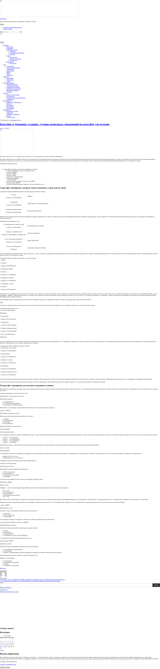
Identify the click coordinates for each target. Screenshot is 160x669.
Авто (4, 65)
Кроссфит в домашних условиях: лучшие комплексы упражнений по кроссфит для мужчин (54, 124)
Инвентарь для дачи (12, 111)
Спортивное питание (13, 86)
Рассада (9, 116)
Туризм (5, 93)
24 (1, 646)
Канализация (10, 108)
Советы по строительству (14, 102)
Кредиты (12, 54)
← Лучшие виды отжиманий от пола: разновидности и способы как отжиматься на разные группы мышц (30, 581)
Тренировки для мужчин (14, 89)
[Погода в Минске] (5, 587)
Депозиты (13, 51)
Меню (2, 24)
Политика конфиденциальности (12, 27)
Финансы (6, 45)
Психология (10, 80)
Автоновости (10, 66)
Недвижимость (7, 101)
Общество (6, 77)
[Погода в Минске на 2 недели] (9, 591)
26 (5, 646)
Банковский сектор (12, 50)
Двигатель (10, 75)
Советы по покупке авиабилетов (16, 98)
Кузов (8, 74)
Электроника (10, 69)
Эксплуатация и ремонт (13, 68)
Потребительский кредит (17, 53)
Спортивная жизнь (8, 83)
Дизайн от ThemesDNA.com (8, 664)
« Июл (2, 650)
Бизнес (9, 56)
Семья (8, 81)
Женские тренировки (13, 90)
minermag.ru (3, 18)
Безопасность (10, 71)
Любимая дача (7, 110)
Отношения (10, 78)
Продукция (10, 47)
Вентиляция (10, 105)
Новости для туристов (13, 95)
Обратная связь (7, 29)
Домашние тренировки (13, 87)
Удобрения (10, 113)
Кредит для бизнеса (15, 59)
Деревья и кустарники (13, 114)
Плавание (9, 92)
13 (7, 643)
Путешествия (10, 96)
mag (1, 128)
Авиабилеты (10, 99)
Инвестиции (10, 62)
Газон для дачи (11, 117)
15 (11, 643)
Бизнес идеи (13, 60)
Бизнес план (13, 57)
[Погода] (3, 589)
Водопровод (10, 107)
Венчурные (13, 63)
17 (1, 645)
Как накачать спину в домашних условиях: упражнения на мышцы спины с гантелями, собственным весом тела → (33, 579)
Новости (9, 104)
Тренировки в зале (12, 84)
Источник (3, 568)
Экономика (10, 48)
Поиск (2, 582)
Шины (8, 72)
